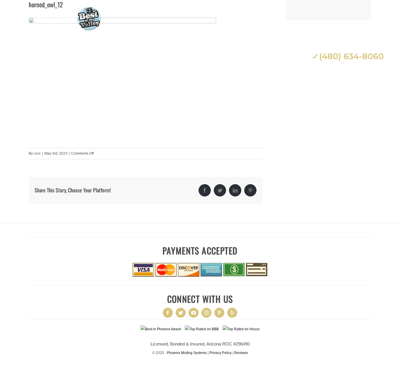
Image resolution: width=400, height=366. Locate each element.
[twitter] (181, 313)
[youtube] (194, 313)
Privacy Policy (220, 353)
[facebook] (168, 313)
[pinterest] (219, 313)
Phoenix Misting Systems (187, 353)
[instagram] (206, 313)
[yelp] (232, 313)
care (37, 153)
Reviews (241, 353)
